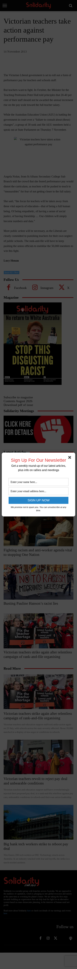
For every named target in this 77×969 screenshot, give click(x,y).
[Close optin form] (70, 458)
